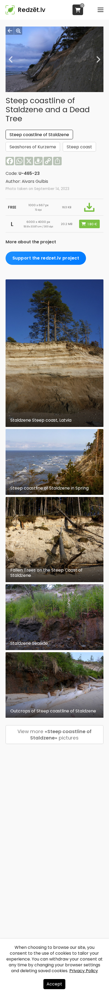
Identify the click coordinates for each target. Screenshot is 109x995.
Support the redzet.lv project (45, 258)
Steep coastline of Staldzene (39, 135)
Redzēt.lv (31, 10)
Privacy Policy (83, 971)
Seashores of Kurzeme (33, 147)
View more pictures (54, 734)
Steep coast (79, 147)
